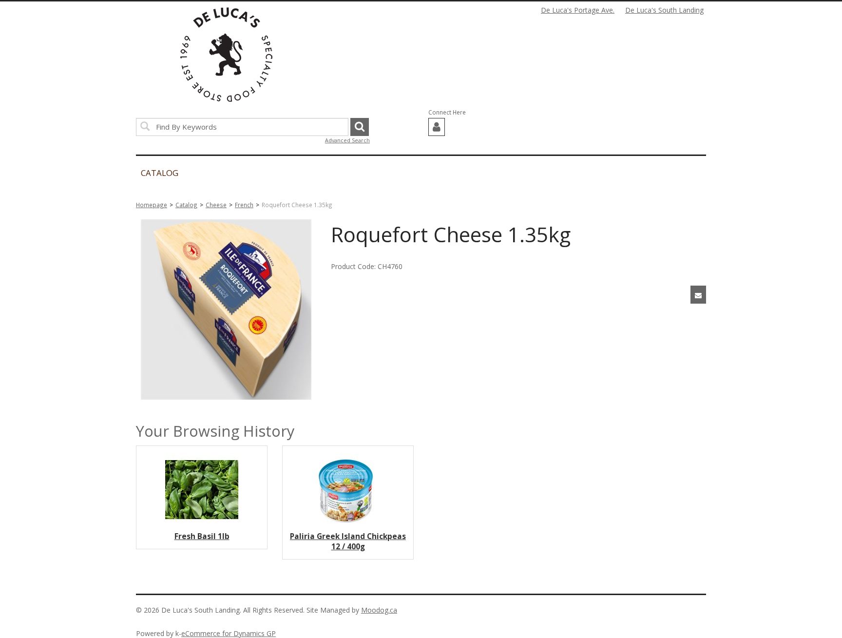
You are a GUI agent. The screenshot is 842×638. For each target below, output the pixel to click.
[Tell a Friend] (698, 295)
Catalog (186, 205)
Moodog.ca (379, 610)
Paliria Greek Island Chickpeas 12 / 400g (348, 541)
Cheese (216, 205)
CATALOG (159, 172)
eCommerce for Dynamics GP (228, 633)
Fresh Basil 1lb (202, 536)
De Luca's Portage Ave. (577, 10)
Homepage (151, 205)
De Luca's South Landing (664, 10)
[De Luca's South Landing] (226, 54)
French (244, 205)
